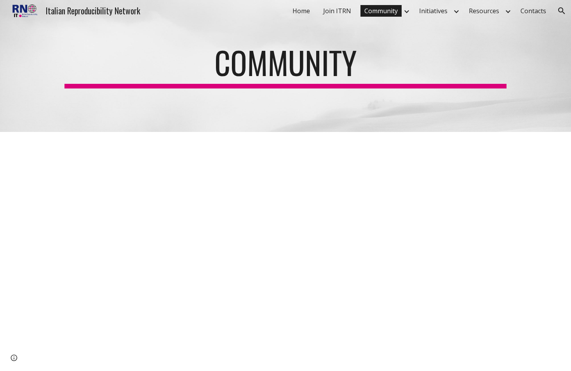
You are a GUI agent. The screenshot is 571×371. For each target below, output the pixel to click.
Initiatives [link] (433, 11)
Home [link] (301, 11)
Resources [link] (484, 11)
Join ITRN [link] (337, 11)
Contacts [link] (533, 11)
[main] (285, 66)
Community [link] (381, 11)
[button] (561, 11)
